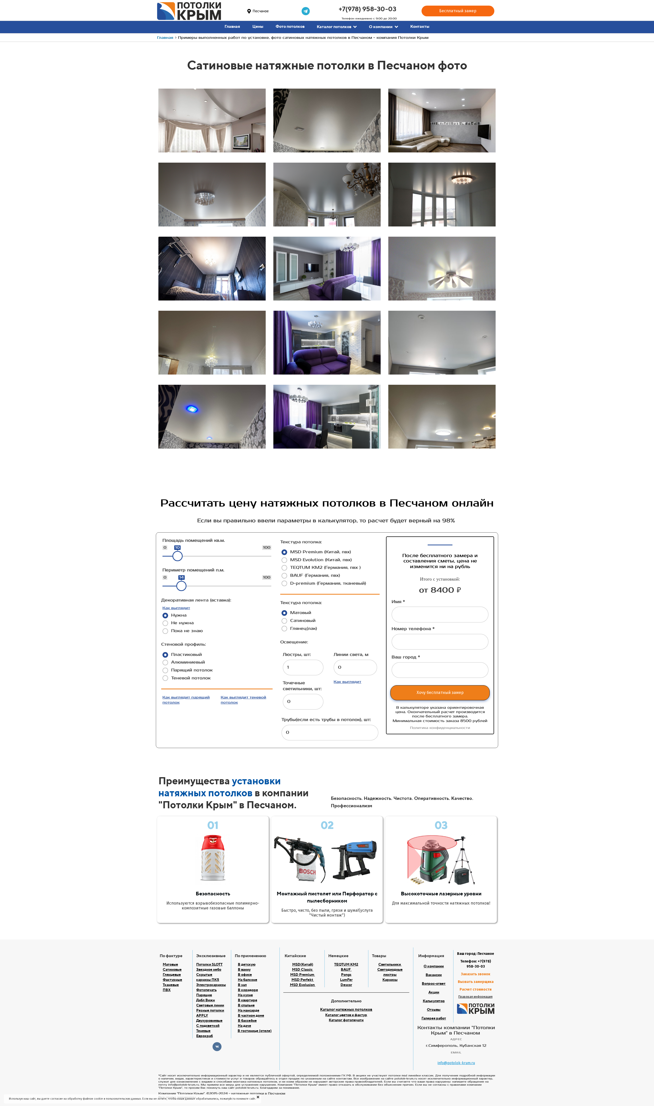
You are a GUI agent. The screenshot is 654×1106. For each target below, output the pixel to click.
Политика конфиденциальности (440, 728)
